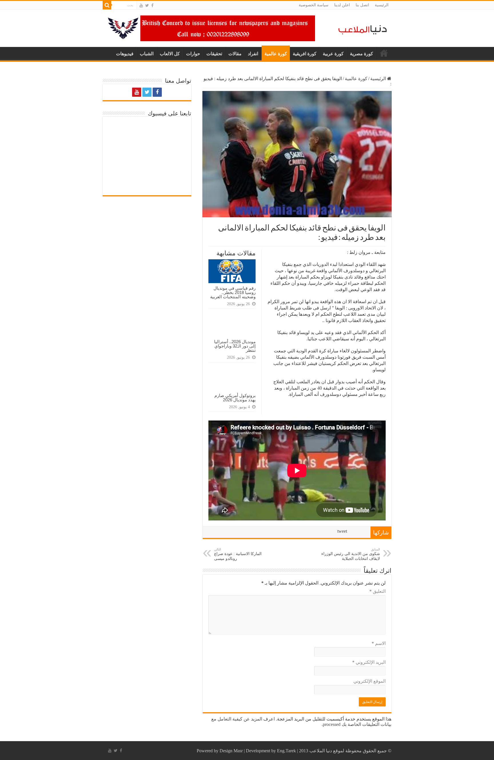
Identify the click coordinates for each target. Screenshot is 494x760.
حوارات (193, 53)
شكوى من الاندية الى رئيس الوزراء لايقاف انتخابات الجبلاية (350, 554)
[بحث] (107, 5)
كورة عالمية (275, 53)
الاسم (379, 643)
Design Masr (231, 750)
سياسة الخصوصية (313, 5)
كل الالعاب (170, 53)
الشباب (147, 53)
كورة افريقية (304, 53)
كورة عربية (333, 53)
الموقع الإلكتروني (369, 681)
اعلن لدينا (342, 5)
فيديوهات (125, 53)
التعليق (377, 591)
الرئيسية (382, 5)
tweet (342, 531)
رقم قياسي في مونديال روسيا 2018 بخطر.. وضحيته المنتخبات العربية (233, 292)
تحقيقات (214, 53)
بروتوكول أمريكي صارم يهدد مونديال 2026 (235, 397)
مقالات (235, 53)
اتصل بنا (362, 5)
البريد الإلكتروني (369, 662)
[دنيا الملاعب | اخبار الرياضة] (361, 28)
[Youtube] (141, 5)
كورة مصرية (361, 53)
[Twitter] (147, 5)
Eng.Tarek (286, 750)
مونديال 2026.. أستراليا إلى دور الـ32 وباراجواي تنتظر (235, 346)
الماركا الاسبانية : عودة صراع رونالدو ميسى (238, 554)
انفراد (253, 53)
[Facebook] (152, 5)
